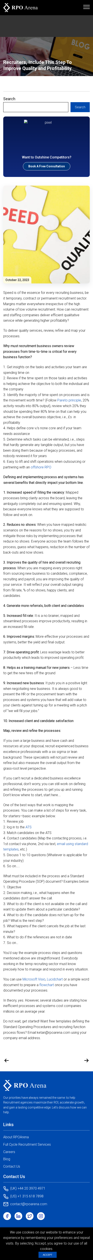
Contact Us (11, 1166)
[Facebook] (7, 1216)
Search (9, 99)
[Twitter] (30, 1216)
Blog (6, 1159)
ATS (29, 827)
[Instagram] (41, 1216)
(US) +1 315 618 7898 (26, 1196)
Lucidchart (55, 979)
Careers (9, 1152)
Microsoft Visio (33, 979)
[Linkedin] (18, 1216)
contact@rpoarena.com (28, 1204)
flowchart (46, 985)
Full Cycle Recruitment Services (27, 1144)
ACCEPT (47, 1254)
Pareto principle (69, 400)
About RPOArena (16, 1137)
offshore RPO (41, 467)
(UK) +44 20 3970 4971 (27, 1188)
